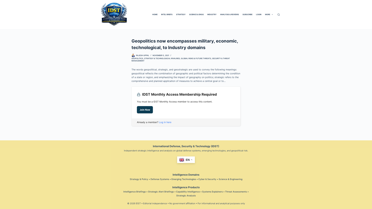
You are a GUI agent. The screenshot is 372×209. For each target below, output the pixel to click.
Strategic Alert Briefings (161, 191)
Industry (212, 14)
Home (155, 14)
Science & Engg (196, 14)
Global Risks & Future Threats (196, 58)
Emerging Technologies (183, 179)
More (267, 14)
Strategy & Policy (139, 179)
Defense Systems (160, 179)
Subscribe (247, 14)
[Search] (279, 14)
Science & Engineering (230, 179)
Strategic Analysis (186, 195)
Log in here (165, 122)
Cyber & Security (207, 179)
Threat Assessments (236, 191)
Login (258, 14)
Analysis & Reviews (229, 14)
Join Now (145, 109)
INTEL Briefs (166, 14)
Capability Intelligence (188, 191)
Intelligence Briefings (134, 191)
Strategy (181, 14)
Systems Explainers (212, 191)
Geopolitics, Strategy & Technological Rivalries (156, 58)
